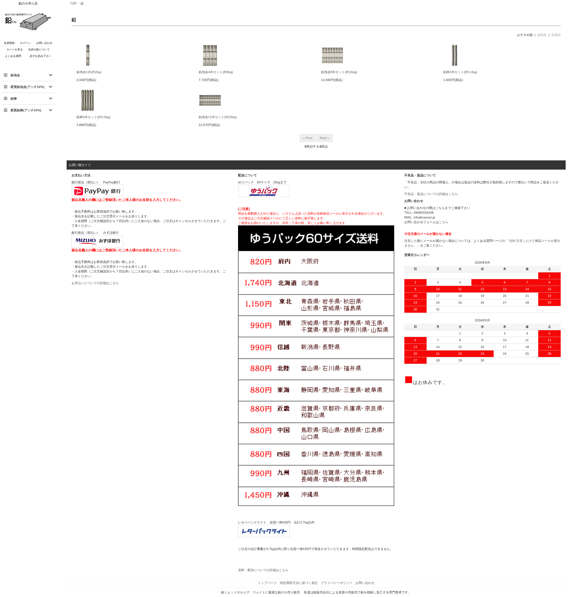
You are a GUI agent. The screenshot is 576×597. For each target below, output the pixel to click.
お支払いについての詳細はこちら (95, 283)
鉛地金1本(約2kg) (88, 72)
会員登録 (9, 43)
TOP (73, 3)
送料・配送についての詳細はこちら (263, 570)
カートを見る (15, 49)
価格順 (542, 35)
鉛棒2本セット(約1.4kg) (460, 72)
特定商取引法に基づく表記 (299, 583)
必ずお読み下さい (40, 56)
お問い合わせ (44, 43)
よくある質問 (13, 56)
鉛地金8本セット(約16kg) (339, 72)
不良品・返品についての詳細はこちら (431, 194)
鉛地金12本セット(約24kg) (218, 117)
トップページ (267, 583)
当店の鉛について (39, 49)
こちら (443, 222)
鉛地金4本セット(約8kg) (216, 72)
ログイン (25, 43)
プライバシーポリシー (336, 583)
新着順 (556, 35)
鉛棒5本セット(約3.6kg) (93, 117)
